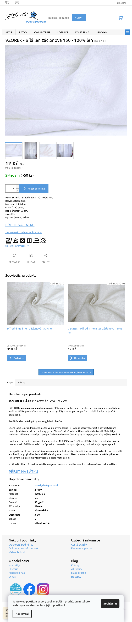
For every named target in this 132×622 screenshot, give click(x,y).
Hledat (79, 17)
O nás (12, 576)
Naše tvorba (78, 572)
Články (75, 565)
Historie (13, 568)
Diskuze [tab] (20, 382)
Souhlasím (110, 603)
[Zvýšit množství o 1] (17, 186)
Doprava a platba (81, 548)
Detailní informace (15, 245)
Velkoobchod (17, 552)
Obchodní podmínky (21, 544)
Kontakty (14, 565)
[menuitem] (8, 32)
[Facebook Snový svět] (29, 589)
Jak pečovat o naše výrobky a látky (23, 232)
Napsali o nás (17, 572)
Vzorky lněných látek (46, 485)
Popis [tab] (10, 382)
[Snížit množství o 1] (17, 190)
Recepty (76, 576)
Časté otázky (79, 544)
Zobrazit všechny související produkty (66, 372)
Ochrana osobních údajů (23, 548)
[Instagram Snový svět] (43, 589)
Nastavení (22, 613)
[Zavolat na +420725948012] (10, 2)
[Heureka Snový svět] (16, 589)
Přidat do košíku (36, 188)
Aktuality (76, 568)
